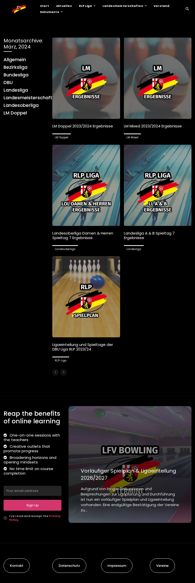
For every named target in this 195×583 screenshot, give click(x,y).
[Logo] (19, 9)
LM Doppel (61, 137)
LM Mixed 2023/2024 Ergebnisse (153, 126)
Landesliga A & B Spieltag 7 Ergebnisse (149, 235)
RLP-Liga (61, 360)
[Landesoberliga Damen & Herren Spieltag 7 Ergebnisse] (86, 185)
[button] (187, 8)
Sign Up (32, 505)
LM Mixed (132, 137)
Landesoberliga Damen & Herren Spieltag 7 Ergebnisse (82, 235)
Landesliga (133, 249)
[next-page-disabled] (63, 372)
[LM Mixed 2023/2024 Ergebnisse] (158, 78)
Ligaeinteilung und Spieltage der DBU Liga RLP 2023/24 (82, 347)
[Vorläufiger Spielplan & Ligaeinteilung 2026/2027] (130, 464)
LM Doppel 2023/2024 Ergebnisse (82, 126)
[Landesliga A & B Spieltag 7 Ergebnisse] (158, 185)
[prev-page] (55, 372)
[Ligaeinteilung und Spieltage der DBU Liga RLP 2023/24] (86, 297)
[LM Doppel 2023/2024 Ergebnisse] (86, 78)
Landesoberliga (65, 249)
